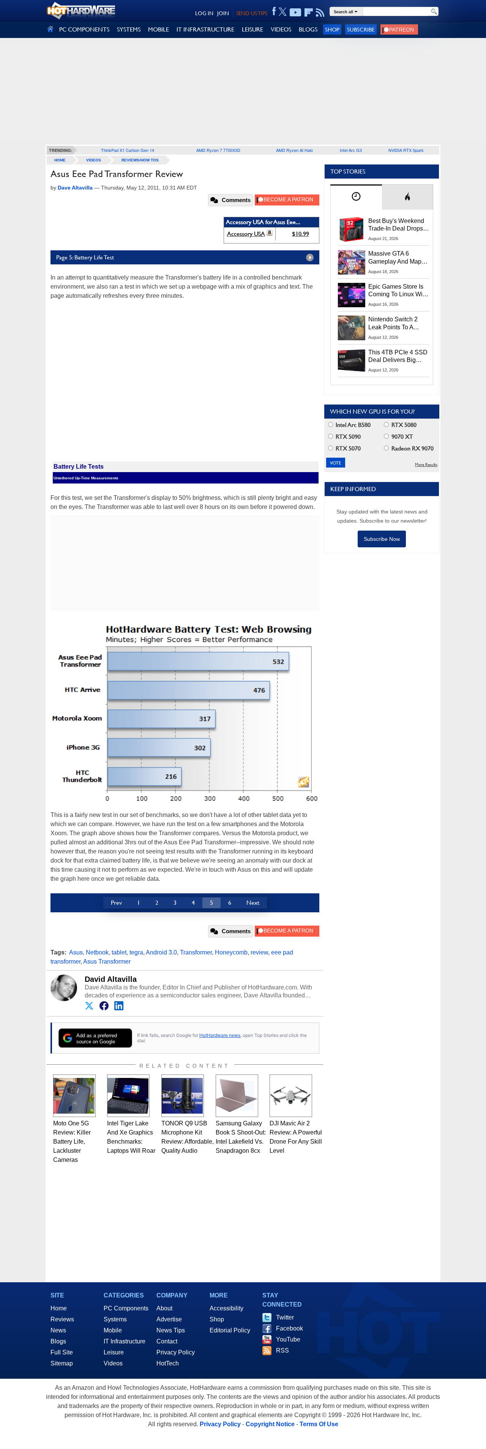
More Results (426, 464)
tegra (136, 952)
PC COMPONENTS (84, 29)
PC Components (126, 1308)
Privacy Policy (175, 1352)
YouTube (288, 1339)
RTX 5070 (347, 448)
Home (58, 1308)
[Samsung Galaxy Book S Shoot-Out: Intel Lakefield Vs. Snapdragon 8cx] (237, 1096)
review (259, 952)
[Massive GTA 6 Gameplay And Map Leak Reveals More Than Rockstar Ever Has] (351, 262)
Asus (76, 952)
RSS (282, 1350)
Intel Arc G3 (351, 150)
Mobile (113, 1330)
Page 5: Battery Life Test (85, 257)
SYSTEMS (128, 29)
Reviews (62, 1319)
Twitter (285, 1317)
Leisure (114, 1352)
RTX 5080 (403, 424)
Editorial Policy (230, 1330)
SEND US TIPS (251, 13)
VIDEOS (281, 29)
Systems (115, 1319)
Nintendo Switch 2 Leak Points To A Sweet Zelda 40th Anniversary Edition (394, 323)
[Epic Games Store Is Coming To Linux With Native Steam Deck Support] (351, 295)
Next (252, 902)
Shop (332, 29)
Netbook (97, 952)
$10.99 (300, 233)
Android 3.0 (161, 952)
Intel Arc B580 (352, 424)
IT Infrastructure (124, 1341)
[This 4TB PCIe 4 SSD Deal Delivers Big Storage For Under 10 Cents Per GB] (351, 361)
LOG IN (204, 13)
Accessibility (226, 1308)
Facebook (289, 1328)
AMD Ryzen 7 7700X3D (218, 150)
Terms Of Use (319, 1424)
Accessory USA (246, 233)
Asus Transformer (107, 961)
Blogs (58, 1341)
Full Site (61, 1352)
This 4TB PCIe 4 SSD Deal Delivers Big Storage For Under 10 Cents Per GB (398, 356)
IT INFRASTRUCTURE (205, 29)
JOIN (223, 13)
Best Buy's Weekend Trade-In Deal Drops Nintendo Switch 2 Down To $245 (396, 225)
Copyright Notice (270, 1424)
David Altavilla (111, 979)
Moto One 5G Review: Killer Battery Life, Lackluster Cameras (72, 1141)
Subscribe (361, 29)
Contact (166, 1341)
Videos (93, 160)
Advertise (169, 1319)
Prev (116, 902)
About (164, 1308)
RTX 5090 (347, 436)
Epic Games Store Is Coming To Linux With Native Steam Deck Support (398, 291)
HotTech (167, 1363)
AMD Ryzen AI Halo (294, 150)
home (60, 160)
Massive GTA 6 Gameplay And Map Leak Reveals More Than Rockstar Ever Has (395, 257)
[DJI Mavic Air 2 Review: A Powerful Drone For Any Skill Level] (291, 1096)
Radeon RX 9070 (412, 448)
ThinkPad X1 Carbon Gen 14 (127, 150)
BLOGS (308, 29)
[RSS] (320, 12)
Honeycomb (231, 952)
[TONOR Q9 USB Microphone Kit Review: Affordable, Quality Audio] (183, 1096)
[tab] (356, 197)
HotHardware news (219, 1035)
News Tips (170, 1330)
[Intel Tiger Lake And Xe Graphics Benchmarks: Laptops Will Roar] (128, 1096)
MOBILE (158, 29)
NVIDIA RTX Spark (406, 150)
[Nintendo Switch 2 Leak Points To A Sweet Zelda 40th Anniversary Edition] (351, 328)
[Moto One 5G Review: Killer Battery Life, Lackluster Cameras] (74, 1096)
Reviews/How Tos (140, 160)
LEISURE (252, 29)
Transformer (196, 952)
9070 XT (401, 436)
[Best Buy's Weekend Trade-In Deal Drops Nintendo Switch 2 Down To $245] (351, 229)
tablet (119, 952)
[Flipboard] (309, 12)
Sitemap (61, 1363)
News (58, 1330)
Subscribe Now (382, 539)
